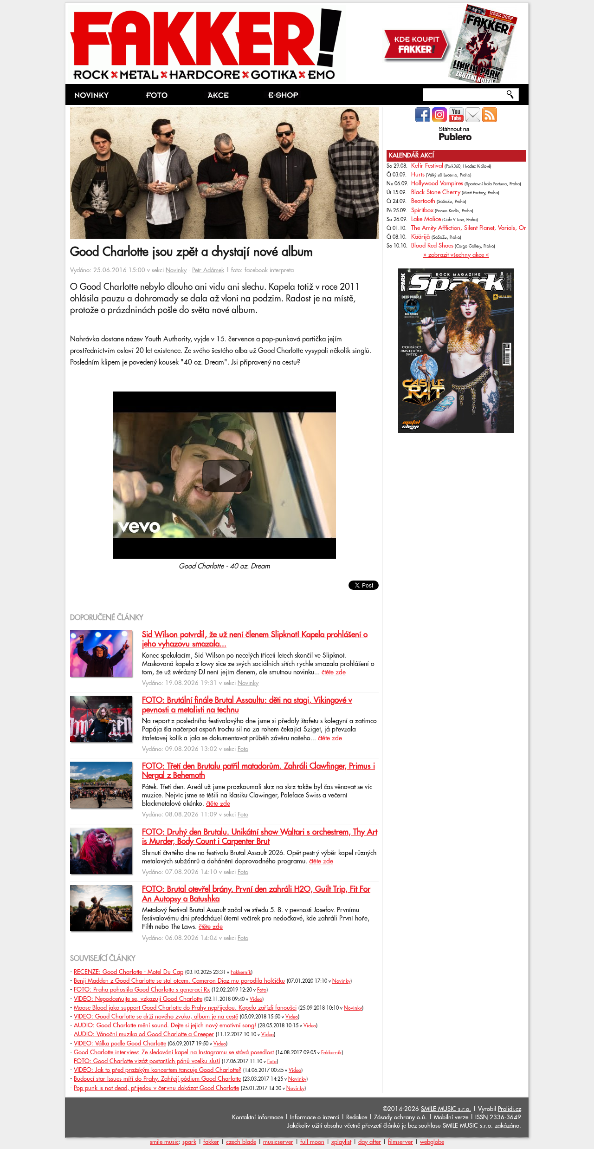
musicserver (278, 1142)
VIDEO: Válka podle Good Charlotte (120, 1043)
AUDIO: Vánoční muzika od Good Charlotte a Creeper (144, 1034)
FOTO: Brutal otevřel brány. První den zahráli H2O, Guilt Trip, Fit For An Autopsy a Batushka (256, 894)
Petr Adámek (208, 270)
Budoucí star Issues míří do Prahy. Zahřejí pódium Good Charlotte (157, 1079)
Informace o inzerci (314, 1117)
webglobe (432, 1142)
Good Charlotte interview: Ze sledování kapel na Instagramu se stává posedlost (174, 1052)
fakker (211, 1142)
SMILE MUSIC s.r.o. (446, 1109)
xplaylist (341, 1142)
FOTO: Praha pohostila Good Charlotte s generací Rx (142, 989)
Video (256, 999)
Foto (243, 749)
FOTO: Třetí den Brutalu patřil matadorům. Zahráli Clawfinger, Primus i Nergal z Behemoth (258, 771)
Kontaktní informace (257, 1117)
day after (369, 1142)
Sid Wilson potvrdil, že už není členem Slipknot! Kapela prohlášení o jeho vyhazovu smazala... (255, 639)
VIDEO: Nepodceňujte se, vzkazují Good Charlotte (138, 999)
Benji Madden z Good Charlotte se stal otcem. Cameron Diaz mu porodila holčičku (179, 981)
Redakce (356, 1117)
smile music (164, 1142)
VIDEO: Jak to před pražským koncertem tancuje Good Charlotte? (157, 1070)
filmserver (400, 1142)
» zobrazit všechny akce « (456, 255)
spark (189, 1142)
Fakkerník (241, 972)
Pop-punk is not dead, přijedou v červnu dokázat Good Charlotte (156, 1088)
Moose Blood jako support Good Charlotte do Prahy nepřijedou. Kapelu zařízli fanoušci (185, 1008)
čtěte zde (334, 672)
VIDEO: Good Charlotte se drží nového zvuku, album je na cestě (156, 1016)
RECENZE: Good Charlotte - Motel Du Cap (128, 972)
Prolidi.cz (509, 1109)
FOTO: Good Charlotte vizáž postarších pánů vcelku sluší (147, 1061)
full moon (312, 1142)
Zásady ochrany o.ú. (400, 1117)
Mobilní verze (451, 1117)
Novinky (176, 270)
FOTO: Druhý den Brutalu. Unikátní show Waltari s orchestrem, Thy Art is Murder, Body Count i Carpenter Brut (259, 837)
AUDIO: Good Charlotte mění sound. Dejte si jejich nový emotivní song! (165, 1025)
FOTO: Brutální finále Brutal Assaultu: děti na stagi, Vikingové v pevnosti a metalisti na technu (247, 705)
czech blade (241, 1142)
